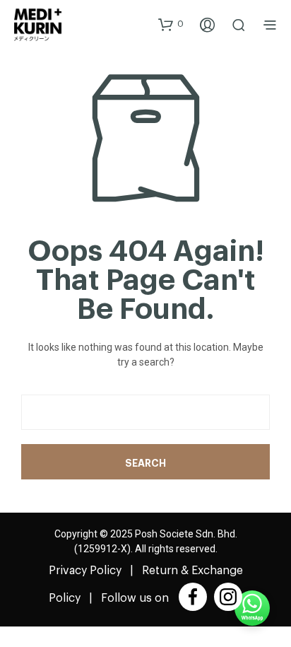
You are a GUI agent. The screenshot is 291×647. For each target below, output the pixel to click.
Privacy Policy (85, 570)
